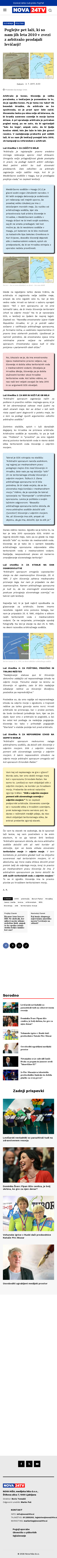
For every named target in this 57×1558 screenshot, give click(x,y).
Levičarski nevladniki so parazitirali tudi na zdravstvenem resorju (37, 1007)
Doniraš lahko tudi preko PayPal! (28, 3)
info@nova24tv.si (25, 1514)
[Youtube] (37, 1464)
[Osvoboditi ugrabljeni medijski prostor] (10, 1048)
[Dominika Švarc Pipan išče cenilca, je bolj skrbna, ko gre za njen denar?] (10, 1021)
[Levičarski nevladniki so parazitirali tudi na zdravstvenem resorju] (10, 1007)
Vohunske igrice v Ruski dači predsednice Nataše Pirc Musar (36, 1034)
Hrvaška (49, 899)
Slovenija (8, 23)
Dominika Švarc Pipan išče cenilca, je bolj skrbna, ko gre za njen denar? (37, 1021)
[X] (12, 945)
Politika (20, 23)
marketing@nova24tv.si (35, 1521)
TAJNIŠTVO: (17, 1517)
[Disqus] (28, 1334)
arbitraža (25, 899)
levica (20, 902)
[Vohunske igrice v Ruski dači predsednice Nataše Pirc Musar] (10, 1034)
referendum (31, 902)
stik (16, 906)
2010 (16, 899)
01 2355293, (29, 1517)
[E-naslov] (19, 945)
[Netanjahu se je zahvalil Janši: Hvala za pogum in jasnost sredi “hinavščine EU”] (10, 1061)
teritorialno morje (29, 906)
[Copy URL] (26, 945)
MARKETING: (17, 1521)
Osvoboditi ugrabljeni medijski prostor (25, 1283)
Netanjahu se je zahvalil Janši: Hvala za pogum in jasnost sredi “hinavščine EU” (36, 1061)
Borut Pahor (37, 899)
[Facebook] (6, 945)
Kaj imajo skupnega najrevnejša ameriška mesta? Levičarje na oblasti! (41, 919)
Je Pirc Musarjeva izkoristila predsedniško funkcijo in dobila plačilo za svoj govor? (36, 1075)
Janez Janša (9, 902)
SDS (41, 902)
